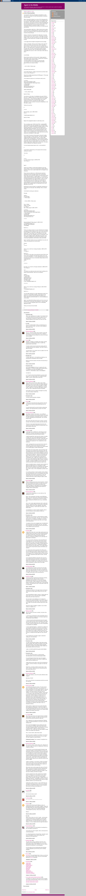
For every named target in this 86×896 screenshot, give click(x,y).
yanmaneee (28, 861)
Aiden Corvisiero (29, 685)
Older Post (47, 889)
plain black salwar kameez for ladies (32, 880)
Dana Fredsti (28, 480)
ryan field (27, 790)
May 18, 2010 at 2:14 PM (30, 851)
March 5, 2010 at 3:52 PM (30, 410)
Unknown (27, 803)
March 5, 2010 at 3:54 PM (30, 428)
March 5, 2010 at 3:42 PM (30, 393)
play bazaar (28, 855)
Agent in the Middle (31, 5)
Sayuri (27, 340)
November (53, 39)
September (53, 71)
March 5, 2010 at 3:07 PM (30, 363)
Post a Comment (26, 886)
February (52, 30)
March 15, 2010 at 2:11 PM (30, 788)
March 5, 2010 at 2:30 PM (30, 329)
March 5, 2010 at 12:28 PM (30, 321)
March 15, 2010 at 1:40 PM (30, 741)
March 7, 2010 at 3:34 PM (30, 586)
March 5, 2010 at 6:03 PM (30, 528)
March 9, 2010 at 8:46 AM (30, 651)
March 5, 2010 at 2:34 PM (30, 338)
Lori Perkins (55, 14)
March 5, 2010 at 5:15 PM (30, 489)
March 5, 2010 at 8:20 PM (30, 564)
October (52, 40)
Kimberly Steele (29, 840)
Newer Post (24, 889)
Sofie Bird (28, 530)
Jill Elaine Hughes (29, 566)
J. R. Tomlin (28, 714)
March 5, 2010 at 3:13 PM (30, 379)
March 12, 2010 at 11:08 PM (31, 712)
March (52, 36)
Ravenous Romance (29, 331)
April (52, 23)
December (53, 22)
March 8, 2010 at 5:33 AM (30, 608)
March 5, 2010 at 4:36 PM (30, 478)
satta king (31, 857)
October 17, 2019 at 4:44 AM (31, 875)
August (52, 25)
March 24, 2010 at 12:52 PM (31, 813)
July (52, 26)
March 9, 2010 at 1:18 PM (30, 671)
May (52, 46)
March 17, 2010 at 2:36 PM (30, 801)
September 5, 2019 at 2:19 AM (31, 859)
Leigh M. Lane (28, 576)
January (52, 53)
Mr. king (27, 853)
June (52, 44)
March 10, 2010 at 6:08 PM (30, 683)
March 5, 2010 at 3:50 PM (30, 399)
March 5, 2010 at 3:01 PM (30, 353)
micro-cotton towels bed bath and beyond (33, 877)
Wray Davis (28, 430)
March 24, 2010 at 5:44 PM (30, 823)
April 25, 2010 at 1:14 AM (30, 838)
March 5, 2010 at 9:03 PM (30, 574)
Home (36, 889)
